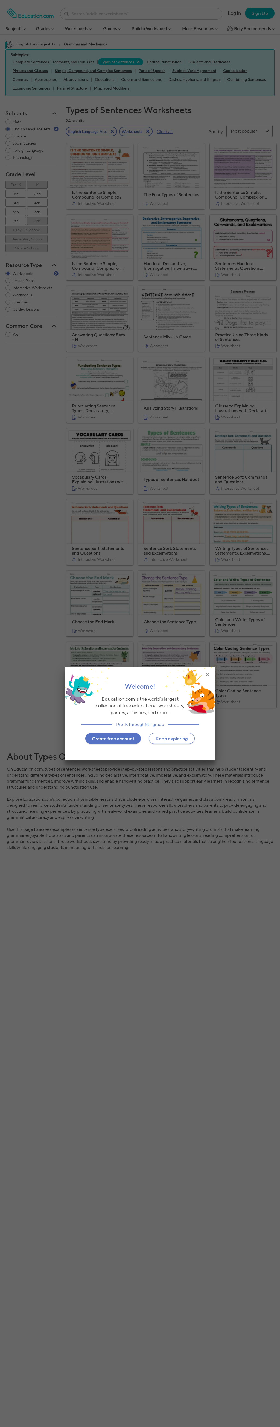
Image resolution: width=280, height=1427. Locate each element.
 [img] (207, 674)
